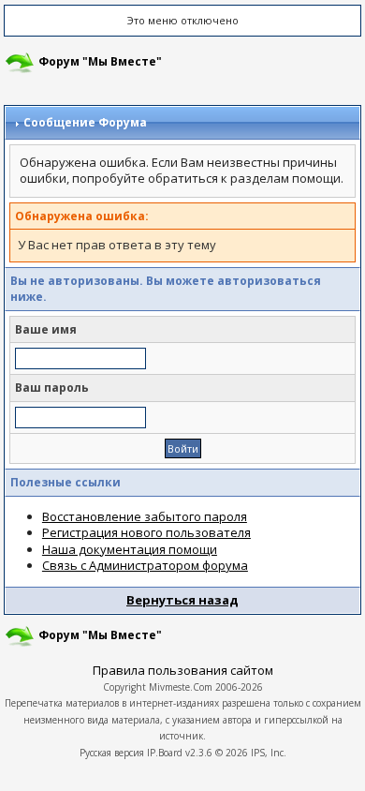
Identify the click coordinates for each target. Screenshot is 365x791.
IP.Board (164, 752)
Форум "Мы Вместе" (100, 61)
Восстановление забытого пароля (144, 516)
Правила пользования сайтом (183, 670)
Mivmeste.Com (180, 687)
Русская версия (112, 752)
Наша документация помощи (129, 549)
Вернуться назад (182, 599)
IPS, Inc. (268, 752)
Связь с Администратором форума (145, 565)
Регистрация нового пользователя (146, 532)
